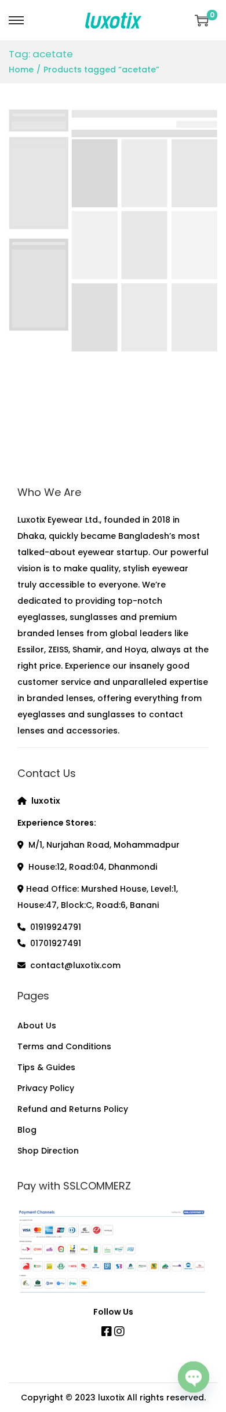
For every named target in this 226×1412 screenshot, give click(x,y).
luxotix (111, 1397)
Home (21, 69)
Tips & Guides (46, 1067)
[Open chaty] (193, 1379)
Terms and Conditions (64, 1046)
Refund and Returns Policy (72, 1109)
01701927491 (55, 943)
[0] (202, 20)
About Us (36, 1025)
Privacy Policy (45, 1088)
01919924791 (55, 927)
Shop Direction (48, 1150)
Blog (27, 1130)
